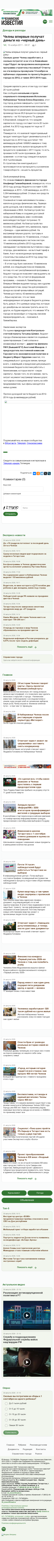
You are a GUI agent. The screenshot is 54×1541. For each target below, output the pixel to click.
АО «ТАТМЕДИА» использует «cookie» (16, 1516)
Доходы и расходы (14, 31)
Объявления (27, 1200)
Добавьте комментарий (12, 494)
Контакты (41, 1449)
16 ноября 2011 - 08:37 (19, 45)
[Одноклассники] (38, 473)
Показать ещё (25, 647)
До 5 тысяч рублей (17, 1403)
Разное (38, 1454)
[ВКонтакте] (34, 473)
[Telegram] (41, 473)
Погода (40, 1193)
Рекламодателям (38, 1445)
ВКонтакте (10, 443)
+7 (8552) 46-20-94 (24, 1487)
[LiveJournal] (49, 473)
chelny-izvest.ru (42, 1511)
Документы (13, 1449)
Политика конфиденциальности (14, 1523)
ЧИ (5, 45)
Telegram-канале (11, 463)
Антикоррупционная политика (13, 1507)
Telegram (21, 443)
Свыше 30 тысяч (16, 1425)
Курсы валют (14, 1193)
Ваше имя (7, 485)
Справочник (21, 1454)
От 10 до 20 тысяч (17, 1414)
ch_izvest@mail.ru (14, 1493)
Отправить (10, 514)
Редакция (27, 1449)
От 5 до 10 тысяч (17, 1409)
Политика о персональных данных (15, 1506)
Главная (10, 1445)
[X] (45, 473)
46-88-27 (35, 1487)
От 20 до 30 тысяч (17, 1420)
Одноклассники (34, 443)
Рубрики (22, 1445)
